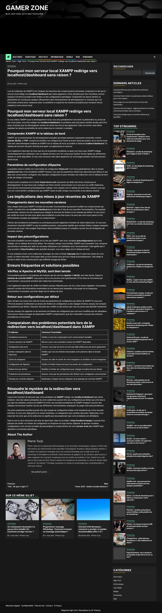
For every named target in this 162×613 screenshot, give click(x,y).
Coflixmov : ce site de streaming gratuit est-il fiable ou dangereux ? (140, 266)
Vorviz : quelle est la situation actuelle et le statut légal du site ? (140, 455)
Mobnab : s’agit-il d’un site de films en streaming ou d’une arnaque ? (138, 209)
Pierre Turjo (23, 84)
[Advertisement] (81, 36)
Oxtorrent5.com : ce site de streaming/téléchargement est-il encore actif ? (140, 339)
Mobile (69, 57)
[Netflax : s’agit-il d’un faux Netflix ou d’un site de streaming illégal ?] (119, 280)
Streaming (88, 57)
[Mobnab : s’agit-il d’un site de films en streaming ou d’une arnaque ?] (119, 208)
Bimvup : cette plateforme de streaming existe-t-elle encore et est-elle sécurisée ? (140, 382)
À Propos (58, 606)
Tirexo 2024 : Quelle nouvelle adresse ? (91, 485)
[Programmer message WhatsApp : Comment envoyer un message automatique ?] (57, 509)
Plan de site (40, 606)
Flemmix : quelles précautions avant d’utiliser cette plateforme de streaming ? (139, 512)
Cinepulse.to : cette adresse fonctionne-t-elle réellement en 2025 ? (139, 540)
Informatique (57, 57)
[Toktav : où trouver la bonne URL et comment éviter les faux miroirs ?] (119, 525)
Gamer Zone (27, 8)
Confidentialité (27, 606)
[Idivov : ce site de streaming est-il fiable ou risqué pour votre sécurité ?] (119, 496)
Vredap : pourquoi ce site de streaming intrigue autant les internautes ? (138, 252)
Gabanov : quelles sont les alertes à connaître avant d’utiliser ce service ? (140, 354)
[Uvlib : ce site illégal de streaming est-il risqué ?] (119, 166)
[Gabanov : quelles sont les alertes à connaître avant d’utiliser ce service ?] (119, 352)
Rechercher (123, 66)
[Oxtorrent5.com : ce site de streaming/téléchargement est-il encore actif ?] (119, 338)
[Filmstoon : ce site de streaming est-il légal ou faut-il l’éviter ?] (119, 151)
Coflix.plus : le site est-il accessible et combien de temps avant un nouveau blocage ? (139, 412)
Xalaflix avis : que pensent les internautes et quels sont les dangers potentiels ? (138, 483)
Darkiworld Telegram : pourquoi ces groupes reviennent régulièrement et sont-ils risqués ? (140, 397)
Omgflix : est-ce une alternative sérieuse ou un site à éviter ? (139, 426)
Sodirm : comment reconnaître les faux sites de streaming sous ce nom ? (140, 368)
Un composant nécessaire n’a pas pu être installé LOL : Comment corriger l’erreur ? (21, 529)
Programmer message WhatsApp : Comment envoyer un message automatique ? (57, 529)
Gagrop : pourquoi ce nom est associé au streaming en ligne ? (139, 195)
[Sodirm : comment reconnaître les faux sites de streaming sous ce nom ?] (119, 367)
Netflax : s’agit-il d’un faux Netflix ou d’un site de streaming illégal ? (140, 281)
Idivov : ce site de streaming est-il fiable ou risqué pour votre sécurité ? (140, 498)
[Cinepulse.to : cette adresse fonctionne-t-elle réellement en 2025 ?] (119, 539)
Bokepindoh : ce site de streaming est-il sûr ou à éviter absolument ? (140, 224)
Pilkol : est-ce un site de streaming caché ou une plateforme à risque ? (136, 238)
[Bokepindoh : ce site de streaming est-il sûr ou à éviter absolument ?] (119, 223)
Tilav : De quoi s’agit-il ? (17, 485)
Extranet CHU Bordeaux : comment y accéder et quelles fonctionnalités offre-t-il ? (93, 529)
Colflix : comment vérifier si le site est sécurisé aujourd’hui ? (140, 469)
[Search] (154, 57)
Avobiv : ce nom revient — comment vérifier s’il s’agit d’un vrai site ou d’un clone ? (139, 441)
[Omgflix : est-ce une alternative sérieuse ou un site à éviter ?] (119, 425)
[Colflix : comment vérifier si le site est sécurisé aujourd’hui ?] (119, 468)
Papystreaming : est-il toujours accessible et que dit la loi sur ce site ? (140, 555)
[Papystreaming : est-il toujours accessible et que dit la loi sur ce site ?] (119, 553)
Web (78, 57)
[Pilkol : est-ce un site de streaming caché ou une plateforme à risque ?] (119, 237)
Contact (49, 606)
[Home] (8, 57)
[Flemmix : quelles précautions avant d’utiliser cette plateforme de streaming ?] (119, 511)
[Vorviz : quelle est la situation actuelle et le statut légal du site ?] (119, 454)
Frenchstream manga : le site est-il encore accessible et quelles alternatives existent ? (140, 295)
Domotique (30, 57)
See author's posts (39, 472)
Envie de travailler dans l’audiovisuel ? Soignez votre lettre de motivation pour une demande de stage (138, 137)
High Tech (43, 57)
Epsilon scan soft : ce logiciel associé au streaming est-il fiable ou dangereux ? (140, 325)
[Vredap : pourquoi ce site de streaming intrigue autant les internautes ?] (119, 251)
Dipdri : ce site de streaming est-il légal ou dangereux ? (140, 181)
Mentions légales (13, 606)
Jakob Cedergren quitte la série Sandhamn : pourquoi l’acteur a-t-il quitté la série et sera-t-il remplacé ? (140, 310)
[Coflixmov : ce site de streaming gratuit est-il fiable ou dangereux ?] (119, 265)
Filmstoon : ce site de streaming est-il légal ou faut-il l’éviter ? (139, 153)
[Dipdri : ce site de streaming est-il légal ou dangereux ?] (119, 180)
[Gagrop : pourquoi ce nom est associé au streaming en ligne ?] (119, 194)
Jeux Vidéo (17, 57)
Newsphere (83, 610)
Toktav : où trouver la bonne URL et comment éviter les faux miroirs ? (140, 526)
